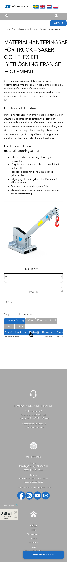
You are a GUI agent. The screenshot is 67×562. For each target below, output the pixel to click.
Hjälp (33, 530)
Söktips (33, 539)
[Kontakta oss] (33, 400)
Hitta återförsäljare (43, 554)
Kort (30, 320)
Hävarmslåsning (14, 320)
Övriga (10, 302)
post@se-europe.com (34, 427)
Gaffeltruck (32, 29)
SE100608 (9, 337)
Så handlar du (33, 534)
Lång (9, 326)
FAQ (33, 547)
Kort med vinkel (46, 320)
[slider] (5, 281)
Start (9, 29)
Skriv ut (58, 23)
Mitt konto (33, 543)
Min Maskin (18, 29)
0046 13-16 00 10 (37, 424)
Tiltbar (20, 326)
